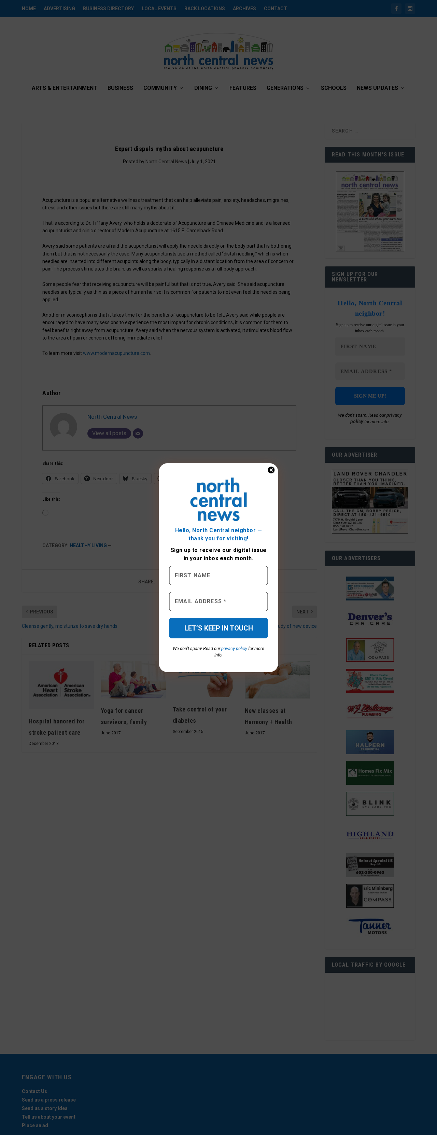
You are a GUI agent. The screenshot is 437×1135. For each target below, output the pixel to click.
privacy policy (234, 648)
